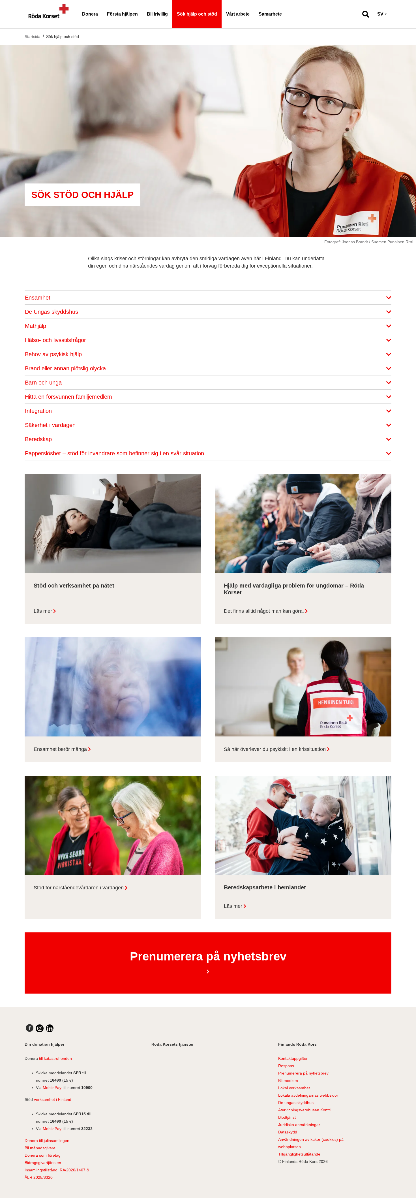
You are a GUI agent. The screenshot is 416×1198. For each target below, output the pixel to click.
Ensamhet (38, 297)
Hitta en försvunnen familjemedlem (69, 397)
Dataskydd (287, 1132)
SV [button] (380, 14)
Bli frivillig (157, 14)
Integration (39, 411)
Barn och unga (44, 382)
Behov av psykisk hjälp (54, 354)
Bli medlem (288, 1080)
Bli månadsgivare (40, 1148)
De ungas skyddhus (296, 1102)
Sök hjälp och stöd (197, 14)
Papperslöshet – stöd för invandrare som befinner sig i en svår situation (115, 453)
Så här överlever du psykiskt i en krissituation (275, 749)
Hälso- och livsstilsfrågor (56, 340)
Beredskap (39, 439)
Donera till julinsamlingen (47, 1140)
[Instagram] (40, 1028)
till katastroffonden (55, 1058)
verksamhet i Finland (52, 1099)
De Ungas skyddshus (52, 312)
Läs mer (43, 611)
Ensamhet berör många (60, 749)
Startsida (32, 36)
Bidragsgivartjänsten (43, 1162)
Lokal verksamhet (294, 1088)
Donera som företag (43, 1155)
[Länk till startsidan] (49, 14)
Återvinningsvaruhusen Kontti (304, 1110)
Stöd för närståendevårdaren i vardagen (79, 888)
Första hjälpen (122, 14)
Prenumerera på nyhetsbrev (303, 1073)
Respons (286, 1066)
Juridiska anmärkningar (299, 1124)
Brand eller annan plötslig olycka (66, 368)
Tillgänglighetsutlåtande (299, 1154)
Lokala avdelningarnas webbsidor (308, 1095)
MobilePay (52, 1087)
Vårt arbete (238, 14)
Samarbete (270, 14)
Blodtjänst (287, 1117)
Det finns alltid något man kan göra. (264, 611)
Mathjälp (36, 326)
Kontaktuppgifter (293, 1058)
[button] (363, 14)
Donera (90, 14)
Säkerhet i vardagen (51, 425)
